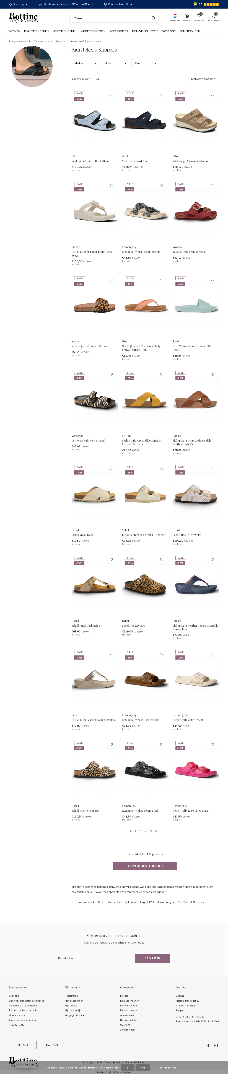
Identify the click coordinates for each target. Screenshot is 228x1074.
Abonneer (152, 958)
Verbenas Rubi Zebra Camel (88, 440)
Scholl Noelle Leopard (85, 810)
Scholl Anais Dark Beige (86, 625)
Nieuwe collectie (145, 31)
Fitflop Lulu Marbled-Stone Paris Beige (92, 253)
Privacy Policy (16, 1024)
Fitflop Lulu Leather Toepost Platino (94, 720)
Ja (127, 1067)
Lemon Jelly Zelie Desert (188, 720)
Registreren (71, 995)
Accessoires (118, 31)
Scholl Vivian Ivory (82, 535)
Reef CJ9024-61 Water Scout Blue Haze (193, 348)
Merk (79, 63)
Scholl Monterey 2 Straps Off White (143, 535)
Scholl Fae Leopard (133, 625)
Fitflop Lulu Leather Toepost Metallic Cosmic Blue (195, 627)
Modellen (61, 41)
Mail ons (52, 1045)
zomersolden (190, 31)
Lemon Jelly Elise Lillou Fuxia (190, 810)
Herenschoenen (65, 31)
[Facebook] (208, 1045)
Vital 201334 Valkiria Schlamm (190, 161)
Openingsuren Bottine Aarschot (26, 1000)
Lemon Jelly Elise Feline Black (140, 810)
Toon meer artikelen (144, 866)
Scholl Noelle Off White (187, 535)
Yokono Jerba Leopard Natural (90, 346)
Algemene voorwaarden (22, 1020)
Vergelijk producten (75, 1015)
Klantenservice (17, 1015)
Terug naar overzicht (20, 41)
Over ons (169, 31)
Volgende (160, 831)
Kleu (137, 63)
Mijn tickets (71, 1005)
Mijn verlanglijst (73, 1010)
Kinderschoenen (93, 31)
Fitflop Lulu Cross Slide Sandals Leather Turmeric (141, 442)
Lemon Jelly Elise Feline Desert (141, 251)
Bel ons (23, 1045)
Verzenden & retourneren (23, 1005)
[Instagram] (216, 1045)
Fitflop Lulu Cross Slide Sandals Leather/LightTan (192, 442)
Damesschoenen (36, 31)
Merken (14, 31)
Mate (108, 63)
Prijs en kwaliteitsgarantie (23, 1010)
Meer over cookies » (167, 1067)
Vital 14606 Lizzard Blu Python (90, 161)
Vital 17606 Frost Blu (134, 161)
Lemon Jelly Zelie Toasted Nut (140, 720)
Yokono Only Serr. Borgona (189, 251)
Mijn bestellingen (74, 1000)
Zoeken (154, 18)
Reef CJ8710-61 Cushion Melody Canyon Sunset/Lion (141, 348)
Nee (143, 1067)
